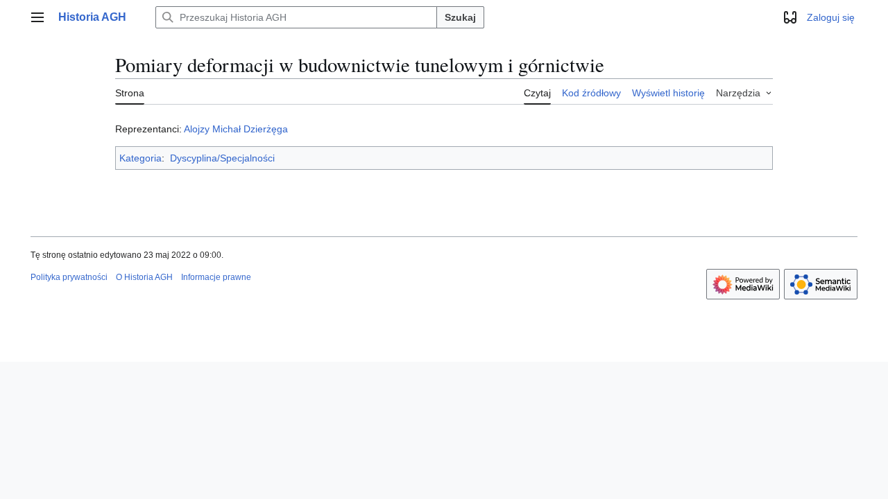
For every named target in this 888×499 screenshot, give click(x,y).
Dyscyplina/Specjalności (222, 158)
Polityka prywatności (69, 277)
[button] (37, 17)
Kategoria (140, 158)
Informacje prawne (216, 277)
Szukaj (460, 17)
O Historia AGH (144, 277)
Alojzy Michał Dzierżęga (236, 128)
